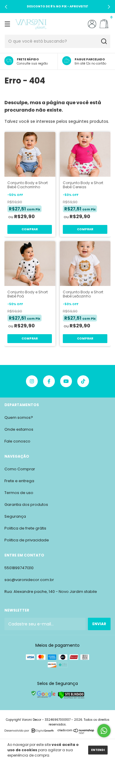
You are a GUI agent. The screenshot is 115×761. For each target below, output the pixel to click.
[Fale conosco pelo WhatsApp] (104, 730)
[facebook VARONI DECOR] (49, 381)
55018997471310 (19, 568)
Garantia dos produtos (26, 504)
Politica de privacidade (26, 540)
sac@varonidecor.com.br (29, 580)
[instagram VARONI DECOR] (32, 381)
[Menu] (8, 23)
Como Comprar (19, 469)
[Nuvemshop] (76, 733)
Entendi (98, 750)
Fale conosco (17, 441)
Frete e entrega (19, 481)
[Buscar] (104, 41)
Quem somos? (18, 417)
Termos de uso (18, 492)
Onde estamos (18, 429)
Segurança (15, 516)
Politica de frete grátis (25, 528)
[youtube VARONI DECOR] (66, 381)
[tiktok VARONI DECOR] (83, 381)
